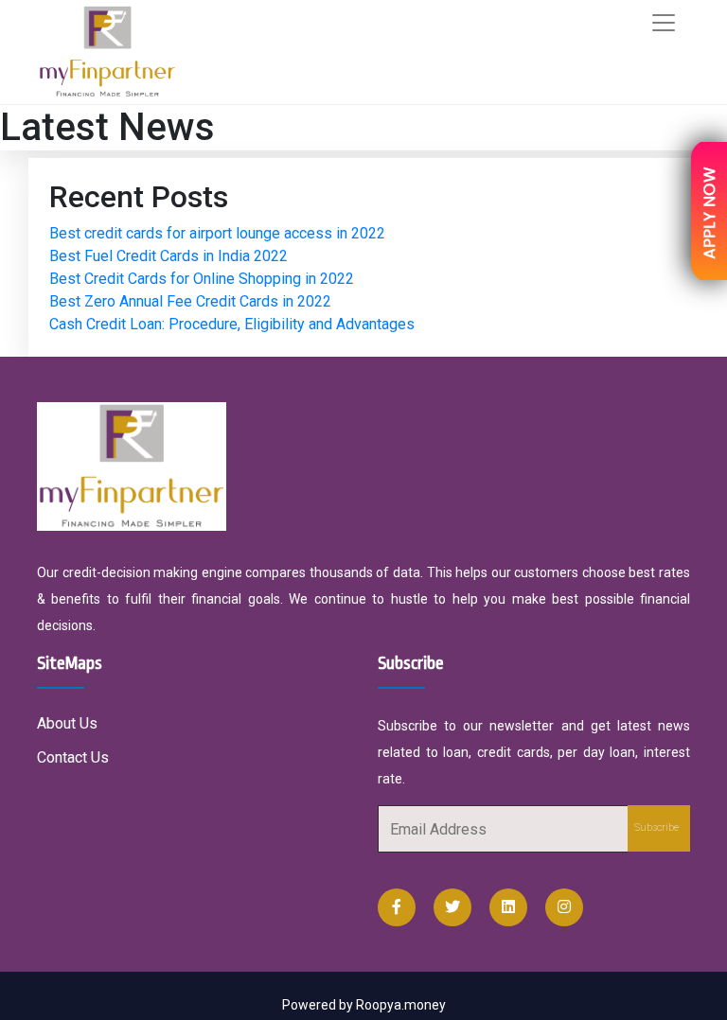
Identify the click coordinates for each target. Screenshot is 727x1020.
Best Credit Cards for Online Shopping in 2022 (201, 279)
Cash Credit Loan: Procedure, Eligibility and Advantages (232, 324)
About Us (67, 723)
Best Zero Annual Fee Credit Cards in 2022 (190, 301)
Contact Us (73, 757)
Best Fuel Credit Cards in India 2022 (168, 256)
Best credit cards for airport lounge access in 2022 (217, 233)
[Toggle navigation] (663, 23)
